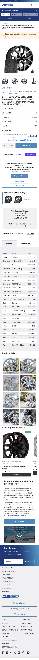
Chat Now (20, 181)
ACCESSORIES (7, 588)
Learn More (13, 140)
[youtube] (19, 652)
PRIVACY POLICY (26, 623)
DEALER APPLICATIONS (10, 630)
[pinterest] (23, 653)
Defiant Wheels (19, 1)
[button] (19, 10)
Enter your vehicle (12, 34)
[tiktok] (11, 653)
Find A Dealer (19, 521)
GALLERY (5, 637)
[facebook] (3, 652)
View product (16, 475)
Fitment (9, 244)
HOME (4, 620)
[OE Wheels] (8, 5)
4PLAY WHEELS (7, 578)
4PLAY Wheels (6, 1)
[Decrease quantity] (4, 145)
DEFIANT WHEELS (8, 581)
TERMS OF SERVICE (28, 633)
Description (25, 244)
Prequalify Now (24, 140)
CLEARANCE (6, 585)
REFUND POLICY (26, 626)
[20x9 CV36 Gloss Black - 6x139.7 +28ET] (16, 454)
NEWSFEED (6, 591)
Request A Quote (19, 176)
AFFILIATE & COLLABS (9, 640)
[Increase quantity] (11, 145)
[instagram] (7, 652)
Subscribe (29, 561)
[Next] (35, 81)
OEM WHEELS (7, 574)
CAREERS (5, 623)
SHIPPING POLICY (27, 630)
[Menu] (36, 5)
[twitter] (14, 652)
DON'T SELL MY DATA (9, 647)
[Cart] (31, 5)
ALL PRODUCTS (7, 568)
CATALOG (5, 633)
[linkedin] (28, 653)
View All (27, 199)
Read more (30, 233)
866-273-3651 (20, 185)
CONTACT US (25, 620)
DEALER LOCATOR (8, 626)
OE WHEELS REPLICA (9, 571)
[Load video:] (19, 534)
